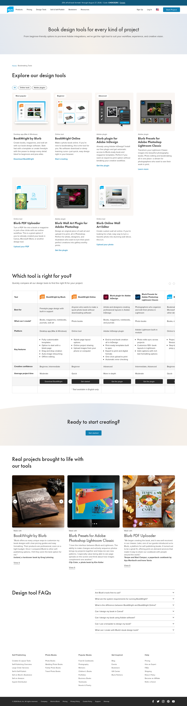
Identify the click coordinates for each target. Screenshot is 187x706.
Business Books (84, 678)
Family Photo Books (53, 668)
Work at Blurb (55, 701)
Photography (83, 664)
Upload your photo (105, 244)
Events (114, 664)
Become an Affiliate (152, 678)
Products (19, 9)
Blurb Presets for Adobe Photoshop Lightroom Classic (91, 538)
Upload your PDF (21, 246)
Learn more (143, 169)
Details (122, 3)
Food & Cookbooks (86, 661)
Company (44, 701)
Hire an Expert (150, 664)
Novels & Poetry (84, 685)
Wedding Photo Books (54, 664)
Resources (85, 9)
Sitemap (106, 701)
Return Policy (150, 675)
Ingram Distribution (19, 682)
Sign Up (140, 9)
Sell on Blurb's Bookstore (22, 675)
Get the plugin (103, 165)
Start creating (61, 158)
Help (147, 655)
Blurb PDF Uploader (140, 535)
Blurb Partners (117, 675)
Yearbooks (82, 682)
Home (14, 65)
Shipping (148, 671)
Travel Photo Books (53, 671)
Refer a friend (150, 682)
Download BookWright (24, 158)
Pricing (29, 9)
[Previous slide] (170, 284)
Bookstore (73, 9)
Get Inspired (117, 655)
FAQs (147, 668)
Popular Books (85, 655)
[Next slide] (174, 284)
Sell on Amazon (18, 678)
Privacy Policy (75, 701)
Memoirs (81, 668)
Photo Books (51, 655)
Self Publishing (19, 655)
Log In (149, 9)
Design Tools (41, 9)
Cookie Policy (87, 701)
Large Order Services (20, 668)
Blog (113, 661)
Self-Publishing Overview (22, 664)
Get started (85, 381)
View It (17, 562)
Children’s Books (85, 671)
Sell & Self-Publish (57, 9)
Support (98, 701)
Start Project (171, 9)
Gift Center (116, 671)
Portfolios (82, 675)
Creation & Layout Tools (21, 661)
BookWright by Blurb (30, 535)
